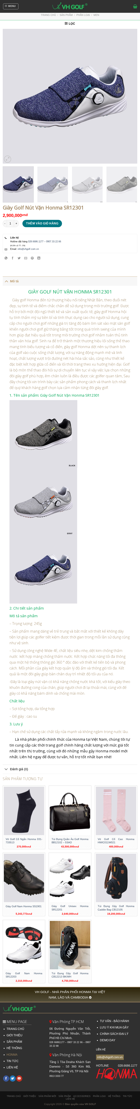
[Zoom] (7, 159)
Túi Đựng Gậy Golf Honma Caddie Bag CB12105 (116, 908)
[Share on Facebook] (13, 258)
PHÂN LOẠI (83, 15)
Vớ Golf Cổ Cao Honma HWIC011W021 (116, 841)
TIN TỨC (13, 1061)
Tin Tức (127, 1096)
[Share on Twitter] (19, 258)
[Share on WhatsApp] (6, 258)
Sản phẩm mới (47, 1096)
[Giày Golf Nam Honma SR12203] (24, 945)
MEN (96, 15)
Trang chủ (48, 15)
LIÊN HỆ (12, 1067)
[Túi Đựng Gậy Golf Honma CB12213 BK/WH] (70, 945)
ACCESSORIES (81, 1096)
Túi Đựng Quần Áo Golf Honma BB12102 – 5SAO (70, 841)
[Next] (130, 96)
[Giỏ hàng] (135, 6)
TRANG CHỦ (15, 1028)
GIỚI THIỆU (14, 1035)
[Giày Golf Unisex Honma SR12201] (70, 878)
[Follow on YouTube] (19, 1078)
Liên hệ (70, 1099)
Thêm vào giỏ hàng (42, 223)
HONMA (12, 1054)
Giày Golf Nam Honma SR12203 (24, 975)
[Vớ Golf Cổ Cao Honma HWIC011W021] (116, 811)
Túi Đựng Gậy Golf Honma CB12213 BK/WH (70, 975)
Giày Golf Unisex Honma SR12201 (70, 908)
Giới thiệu (29, 1096)
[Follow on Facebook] (6, 1078)
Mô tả (14, 281)
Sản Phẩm (65, 1096)
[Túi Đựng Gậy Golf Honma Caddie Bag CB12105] (116, 878)
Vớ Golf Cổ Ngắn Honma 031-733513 (24, 841)
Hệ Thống (114, 1096)
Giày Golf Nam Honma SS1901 (24, 906)
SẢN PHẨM (14, 1041)
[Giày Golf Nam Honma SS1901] (24, 878)
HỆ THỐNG (14, 1048)
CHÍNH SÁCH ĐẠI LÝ (114, 1033)
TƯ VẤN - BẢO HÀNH (114, 1021)
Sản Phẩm (66, 15)
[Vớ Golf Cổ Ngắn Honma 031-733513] (24, 811)
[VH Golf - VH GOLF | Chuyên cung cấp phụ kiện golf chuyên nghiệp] (70, 6)
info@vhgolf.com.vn (28, 249)
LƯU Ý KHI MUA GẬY (114, 1027)
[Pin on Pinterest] (32, 258)
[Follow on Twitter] (13, 1078)
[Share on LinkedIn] (39, 258)
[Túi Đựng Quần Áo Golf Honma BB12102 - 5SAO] (70, 811)
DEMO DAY (107, 1040)
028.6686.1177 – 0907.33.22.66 (44, 241)
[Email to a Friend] (26, 258)
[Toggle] (6, 281)
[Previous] (10, 96)
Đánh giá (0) (19, 769)
